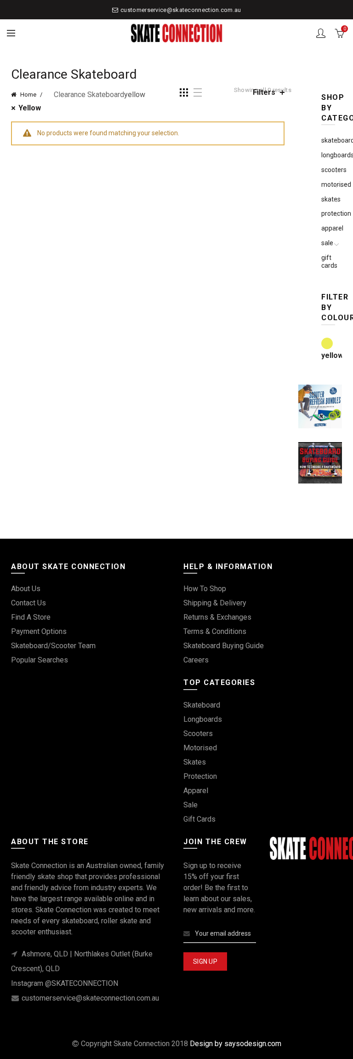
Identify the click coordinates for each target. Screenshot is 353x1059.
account (321, 33)
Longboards (202, 719)
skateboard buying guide (223, 645)
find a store (31, 617)
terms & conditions (214, 631)
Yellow (29, 108)
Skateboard (201, 705)
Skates (194, 762)
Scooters (198, 733)
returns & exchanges (217, 617)
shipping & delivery (214, 603)
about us (25, 588)
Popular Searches (39, 660)
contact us (28, 603)
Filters (264, 92)
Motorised (200, 747)
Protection (200, 776)
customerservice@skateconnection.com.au (180, 9)
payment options (39, 631)
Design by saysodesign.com (235, 1043)
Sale (327, 243)
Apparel (195, 790)
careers (196, 660)
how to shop (204, 588)
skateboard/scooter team (53, 645)
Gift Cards (329, 261)
